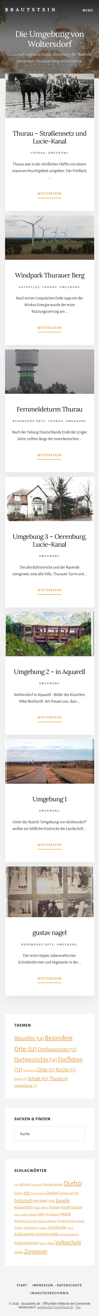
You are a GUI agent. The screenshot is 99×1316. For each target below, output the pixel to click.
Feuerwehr (29, 1070)
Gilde (46, 1069)
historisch (23, 1200)
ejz (27, 1192)
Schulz (70, 1228)
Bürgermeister (53, 1184)
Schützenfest (24, 1234)
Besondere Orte (29, 421)
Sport (51, 1243)
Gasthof (52, 1193)
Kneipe (54, 1207)
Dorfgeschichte (35, 1059)
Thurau (38, 152)
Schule (38, 1078)
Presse (20, 1079)
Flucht (33, 1193)
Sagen (18, 1227)
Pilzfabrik (63, 1221)
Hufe (51, 1201)
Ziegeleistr (35, 1252)
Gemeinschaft (69, 1193)
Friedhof (41, 1193)
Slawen (43, 1243)
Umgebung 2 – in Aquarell (49, 672)
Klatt (37, 1207)
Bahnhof (25, 1184)
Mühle (66, 1214)
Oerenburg (39, 1221)
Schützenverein (26, 1243)
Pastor (52, 1221)
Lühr (41, 1214)
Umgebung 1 (49, 799)
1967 (16, 1184)
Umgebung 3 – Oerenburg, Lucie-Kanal (49, 540)
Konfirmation (71, 1207)
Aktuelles (29, 287)
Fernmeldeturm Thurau (49, 409)
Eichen (18, 1193)
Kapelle (62, 1200)
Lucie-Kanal (29, 1214)
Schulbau (42, 1228)
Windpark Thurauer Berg (49, 275)
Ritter (81, 1221)
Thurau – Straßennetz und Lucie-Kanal (50, 137)
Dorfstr (73, 1183)
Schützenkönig (69, 1234)
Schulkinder (57, 1228)
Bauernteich (37, 1184)
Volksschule (68, 1242)
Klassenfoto (23, 1207)
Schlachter (30, 1227)
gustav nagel (49, 932)
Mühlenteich (23, 1221)
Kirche (66, 1069)
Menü (88, 10)
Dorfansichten (57, 1049)
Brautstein (31, 9)
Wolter (18, 1252)
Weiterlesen (50, 195)
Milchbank (52, 1214)
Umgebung (58, 152)
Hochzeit (40, 1201)
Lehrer (17, 1214)
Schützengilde (47, 1234)
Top (78, 1307)
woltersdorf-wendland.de (55, 1307)
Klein (44, 1207)
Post (73, 1221)
